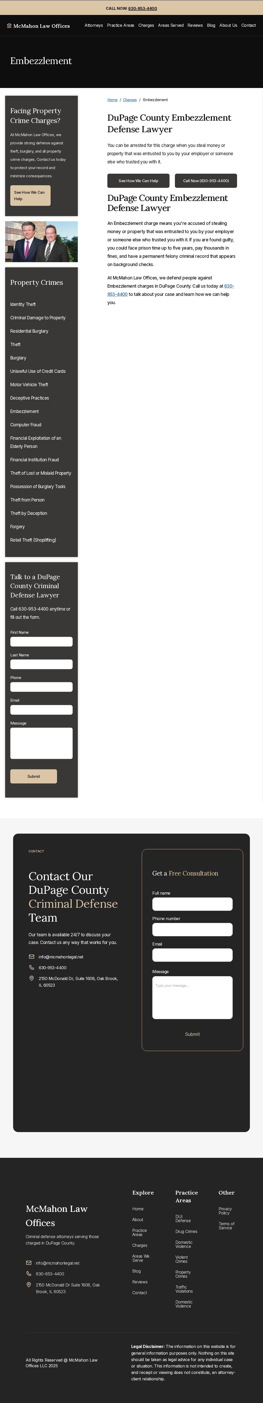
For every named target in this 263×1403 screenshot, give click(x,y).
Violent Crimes (181, 1259)
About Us (228, 25)
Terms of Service (227, 1226)
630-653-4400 (50, 1273)
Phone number (166, 918)
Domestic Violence (184, 1244)
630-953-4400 (52, 967)
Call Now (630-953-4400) (206, 180)
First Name (19, 632)
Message (18, 723)
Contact (248, 25)
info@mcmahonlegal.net (61, 956)
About (137, 1219)
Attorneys (93, 25)
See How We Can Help (29, 195)
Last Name (19, 654)
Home (112, 99)
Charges (146, 25)
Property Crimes (183, 1274)
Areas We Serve (140, 1258)
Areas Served (170, 25)
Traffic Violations (184, 1289)
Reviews (195, 25)
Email (14, 700)
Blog (211, 25)
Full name (161, 893)
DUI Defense (183, 1218)
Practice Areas (120, 25)
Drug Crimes (186, 1231)
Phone (15, 677)
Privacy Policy (225, 1211)
